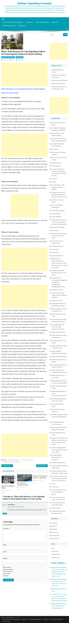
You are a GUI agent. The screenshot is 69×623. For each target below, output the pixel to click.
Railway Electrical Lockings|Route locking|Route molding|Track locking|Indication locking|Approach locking (59, 282)
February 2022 (55, 535)
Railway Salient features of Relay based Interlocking (59, 304)
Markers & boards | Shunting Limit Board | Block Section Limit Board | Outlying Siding (59, 222)
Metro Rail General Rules (9, 25)
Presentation (29, 22)
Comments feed (56, 554)
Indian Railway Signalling (42, 22)
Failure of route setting (27, 459)
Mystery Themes (17, 617)
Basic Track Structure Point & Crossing (59, 159)
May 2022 (54, 526)
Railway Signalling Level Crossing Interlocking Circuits (59, 371)
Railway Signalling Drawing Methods (59, 360)
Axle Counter (55, 149)
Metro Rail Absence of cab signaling (11, 462)
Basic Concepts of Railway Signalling (12, 22)
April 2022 (54, 529)
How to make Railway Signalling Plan (57, 206)
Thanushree (11, 504)
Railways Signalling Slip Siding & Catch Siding (59, 467)
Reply (4, 513)
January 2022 (55, 538)
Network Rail (54, 22)
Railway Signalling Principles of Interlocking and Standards (59, 382)
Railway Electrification (57, 290)
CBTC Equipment (56, 166)
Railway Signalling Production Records (59, 387)
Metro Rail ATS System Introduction (8, 465)
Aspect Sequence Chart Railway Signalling (58, 134)
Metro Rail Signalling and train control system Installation (43, 465)
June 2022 (54, 523)
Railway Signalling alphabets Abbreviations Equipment (59, 320)
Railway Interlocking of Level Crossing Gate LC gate (59, 88)
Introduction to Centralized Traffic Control (59, 76)
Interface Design (56, 213)
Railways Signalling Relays (58, 462)
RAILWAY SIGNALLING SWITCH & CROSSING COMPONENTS (60, 417)
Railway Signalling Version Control (58, 434)
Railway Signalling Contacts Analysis (59, 341)
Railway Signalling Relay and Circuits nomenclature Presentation (59, 393)
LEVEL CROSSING (56, 216)
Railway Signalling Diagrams (59, 356)
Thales (53, 483)
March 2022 (55, 532)
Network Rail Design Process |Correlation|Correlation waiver (59, 236)
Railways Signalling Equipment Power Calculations (57, 457)
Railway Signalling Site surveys (57, 405)
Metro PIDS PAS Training (58, 83)
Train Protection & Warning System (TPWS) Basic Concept (59, 492)
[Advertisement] (24, 74)
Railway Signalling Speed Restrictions (58, 410)
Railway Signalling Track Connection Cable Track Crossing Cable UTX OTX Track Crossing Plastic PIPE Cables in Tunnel (59, 572)
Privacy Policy (22, 25)
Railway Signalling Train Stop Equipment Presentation (59, 428)
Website (5, 558)
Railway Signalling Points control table (58, 376)
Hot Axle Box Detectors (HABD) (58, 201)
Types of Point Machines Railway (8, 487)
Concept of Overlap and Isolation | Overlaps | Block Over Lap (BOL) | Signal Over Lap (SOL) (59, 172)
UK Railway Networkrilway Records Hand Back (58, 512)
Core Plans (54, 178)
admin (13, 60)
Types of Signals (56, 508)
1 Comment (20, 60)
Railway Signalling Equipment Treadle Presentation (59, 366)
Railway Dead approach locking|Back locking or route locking (59, 273)
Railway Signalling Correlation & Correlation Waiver (59, 347)
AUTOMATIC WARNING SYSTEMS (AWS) (58, 145)
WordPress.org (55, 557)
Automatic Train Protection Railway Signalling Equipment (59, 139)
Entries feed (55, 551)
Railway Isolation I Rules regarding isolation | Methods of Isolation (59, 295)
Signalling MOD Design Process (57, 71)
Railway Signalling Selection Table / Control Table (59, 400)
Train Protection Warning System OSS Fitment (58, 504)
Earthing (54, 182)
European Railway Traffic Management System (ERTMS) (58, 187)
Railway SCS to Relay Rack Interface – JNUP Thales (40, 477)
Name (5, 545)
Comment (6, 528)
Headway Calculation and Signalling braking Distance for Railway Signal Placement (59, 195)
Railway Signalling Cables (58, 332)
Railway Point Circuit (57, 300)
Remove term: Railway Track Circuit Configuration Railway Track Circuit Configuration (59, 478)
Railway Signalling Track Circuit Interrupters (58, 423)
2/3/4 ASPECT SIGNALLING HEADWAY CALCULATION (59, 129)
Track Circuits (55, 487)
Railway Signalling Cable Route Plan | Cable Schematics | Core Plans (58, 327)
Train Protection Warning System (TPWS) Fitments (58, 498)
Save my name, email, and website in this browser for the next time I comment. (8, 572)
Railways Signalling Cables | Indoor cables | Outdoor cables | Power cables (59, 450)
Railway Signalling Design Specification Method (59, 352)
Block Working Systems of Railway (59, 124)
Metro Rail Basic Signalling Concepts (23, 484)
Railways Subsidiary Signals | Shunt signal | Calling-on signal (60, 472)
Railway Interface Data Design (59, 80)
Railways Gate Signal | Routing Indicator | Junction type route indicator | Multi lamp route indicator (59, 441)
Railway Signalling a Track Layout (58, 315)
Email (5, 551)
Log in (53, 548)
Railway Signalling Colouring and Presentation (59, 336)
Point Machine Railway (58, 246)
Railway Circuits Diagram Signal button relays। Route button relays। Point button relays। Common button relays (60, 263)
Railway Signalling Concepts (34, 3)
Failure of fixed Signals (13, 459)
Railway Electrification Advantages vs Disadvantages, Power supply (59, 598)
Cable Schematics (56, 163)
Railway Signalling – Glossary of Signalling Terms (59, 310)
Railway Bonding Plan (57, 255)
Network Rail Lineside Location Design (57, 242)
